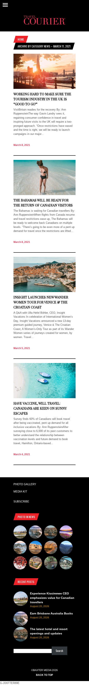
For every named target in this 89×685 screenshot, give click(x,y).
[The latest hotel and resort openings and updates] (50, 532)
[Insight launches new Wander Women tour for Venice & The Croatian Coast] (44, 291)
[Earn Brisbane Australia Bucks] (35, 532)
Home (21, 39)
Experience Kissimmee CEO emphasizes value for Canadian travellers (52, 598)
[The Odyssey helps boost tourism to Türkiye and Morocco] (35, 548)
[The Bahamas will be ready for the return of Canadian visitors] (44, 194)
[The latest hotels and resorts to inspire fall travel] (50, 548)
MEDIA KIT (20, 491)
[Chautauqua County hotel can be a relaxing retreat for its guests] (35, 563)
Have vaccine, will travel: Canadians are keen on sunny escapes (39, 408)
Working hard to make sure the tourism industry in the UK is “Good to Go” (42, 99)
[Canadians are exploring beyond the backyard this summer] (50, 563)
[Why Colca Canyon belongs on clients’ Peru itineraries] (66, 548)
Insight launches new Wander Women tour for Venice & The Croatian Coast (40, 302)
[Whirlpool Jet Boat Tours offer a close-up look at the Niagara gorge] (20, 563)
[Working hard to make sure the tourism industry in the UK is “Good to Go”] (44, 88)
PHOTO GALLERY (24, 484)
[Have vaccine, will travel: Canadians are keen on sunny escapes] (44, 397)
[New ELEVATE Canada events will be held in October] (66, 563)
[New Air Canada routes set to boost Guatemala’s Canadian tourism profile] (66, 532)
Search (59, 651)
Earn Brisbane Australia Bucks (51, 613)
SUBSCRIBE (21, 501)
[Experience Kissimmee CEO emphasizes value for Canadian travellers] (20, 532)
